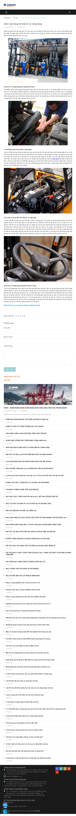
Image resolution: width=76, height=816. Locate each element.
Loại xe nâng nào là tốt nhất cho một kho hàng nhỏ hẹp (25, 695)
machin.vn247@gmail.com (14, 776)
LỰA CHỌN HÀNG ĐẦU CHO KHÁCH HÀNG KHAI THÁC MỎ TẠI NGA (28, 461)
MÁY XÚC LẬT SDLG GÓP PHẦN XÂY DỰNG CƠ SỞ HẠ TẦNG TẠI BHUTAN (30, 532)
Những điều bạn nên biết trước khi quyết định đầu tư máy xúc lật (28, 667)
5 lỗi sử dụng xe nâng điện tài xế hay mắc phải (22, 723)
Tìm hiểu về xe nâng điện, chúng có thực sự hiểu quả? (24, 737)
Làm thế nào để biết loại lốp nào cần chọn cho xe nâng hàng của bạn (29, 688)
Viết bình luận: (8, 346)
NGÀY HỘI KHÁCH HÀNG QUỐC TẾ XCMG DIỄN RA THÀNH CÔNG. (28, 447)
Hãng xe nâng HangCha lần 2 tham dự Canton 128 (23, 583)
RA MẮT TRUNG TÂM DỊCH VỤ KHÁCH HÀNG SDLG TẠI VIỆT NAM (28, 539)
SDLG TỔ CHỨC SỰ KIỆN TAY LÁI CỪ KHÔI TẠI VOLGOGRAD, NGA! (28, 503)
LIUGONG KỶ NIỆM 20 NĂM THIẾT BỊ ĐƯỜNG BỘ (22, 489)
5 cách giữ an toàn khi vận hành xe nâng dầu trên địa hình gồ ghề (28, 758)
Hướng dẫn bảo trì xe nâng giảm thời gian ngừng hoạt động (22, 305)
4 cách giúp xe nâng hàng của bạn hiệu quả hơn (22, 702)
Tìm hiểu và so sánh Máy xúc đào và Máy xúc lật (22, 646)
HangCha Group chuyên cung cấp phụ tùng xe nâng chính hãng (27, 625)
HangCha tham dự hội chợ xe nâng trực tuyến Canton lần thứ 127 (28, 604)
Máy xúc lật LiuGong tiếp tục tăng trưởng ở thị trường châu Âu (27, 653)
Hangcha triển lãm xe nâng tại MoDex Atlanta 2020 (23, 590)
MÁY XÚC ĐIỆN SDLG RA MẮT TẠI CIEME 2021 (21, 510)
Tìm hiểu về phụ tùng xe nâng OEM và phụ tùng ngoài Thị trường (28, 639)
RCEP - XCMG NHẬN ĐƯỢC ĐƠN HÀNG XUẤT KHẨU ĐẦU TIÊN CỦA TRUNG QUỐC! (35, 408)
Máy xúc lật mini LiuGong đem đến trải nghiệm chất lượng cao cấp (28, 632)
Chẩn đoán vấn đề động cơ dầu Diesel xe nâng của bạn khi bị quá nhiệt (30, 660)
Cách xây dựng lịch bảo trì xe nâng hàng (23, 24)
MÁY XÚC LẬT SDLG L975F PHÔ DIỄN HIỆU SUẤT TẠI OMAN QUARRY (29, 454)
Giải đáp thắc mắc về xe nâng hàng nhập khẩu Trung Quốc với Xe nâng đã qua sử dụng (35, 618)
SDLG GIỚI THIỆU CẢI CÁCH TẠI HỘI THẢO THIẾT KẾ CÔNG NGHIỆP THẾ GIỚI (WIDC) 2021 (36, 517)
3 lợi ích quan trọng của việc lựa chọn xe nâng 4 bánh (24, 730)
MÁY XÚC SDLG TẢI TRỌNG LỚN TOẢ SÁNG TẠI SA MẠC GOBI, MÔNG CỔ (30, 546)
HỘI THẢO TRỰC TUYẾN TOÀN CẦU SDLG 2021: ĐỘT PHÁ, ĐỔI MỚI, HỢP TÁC (32, 496)
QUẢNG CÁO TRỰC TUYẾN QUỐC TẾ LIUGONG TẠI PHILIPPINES (27, 482)
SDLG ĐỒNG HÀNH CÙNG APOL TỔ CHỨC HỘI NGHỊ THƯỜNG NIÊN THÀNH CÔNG (33, 524)
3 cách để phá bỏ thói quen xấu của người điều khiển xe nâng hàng (29, 674)
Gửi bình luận (9, 369)
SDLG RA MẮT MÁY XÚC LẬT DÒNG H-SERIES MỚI (23, 576)
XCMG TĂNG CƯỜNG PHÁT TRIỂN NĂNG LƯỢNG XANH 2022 (26, 440)
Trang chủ (7, 18)
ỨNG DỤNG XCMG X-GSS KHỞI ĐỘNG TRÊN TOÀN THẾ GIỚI (26, 433)
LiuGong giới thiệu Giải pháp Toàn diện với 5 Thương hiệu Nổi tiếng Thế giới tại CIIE (35, 475)
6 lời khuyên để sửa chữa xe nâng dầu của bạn (22, 681)
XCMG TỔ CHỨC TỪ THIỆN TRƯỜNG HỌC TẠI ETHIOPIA (25, 426)
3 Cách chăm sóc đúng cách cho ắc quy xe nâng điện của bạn (27, 744)
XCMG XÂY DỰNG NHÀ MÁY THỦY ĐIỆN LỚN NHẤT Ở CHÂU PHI (27, 419)
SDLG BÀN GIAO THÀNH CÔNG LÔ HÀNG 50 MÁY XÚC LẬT (25, 562)
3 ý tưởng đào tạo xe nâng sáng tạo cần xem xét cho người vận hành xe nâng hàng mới (36, 709)
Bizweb (38, 811)
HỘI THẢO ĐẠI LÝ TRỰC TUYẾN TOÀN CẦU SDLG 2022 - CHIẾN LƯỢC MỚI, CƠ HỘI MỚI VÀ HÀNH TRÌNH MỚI (38, 554)
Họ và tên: (7, 328)
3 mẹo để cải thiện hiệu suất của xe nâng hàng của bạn (24, 716)
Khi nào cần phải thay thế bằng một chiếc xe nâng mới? (25, 751)
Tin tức (15, 18)
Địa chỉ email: (8, 337)
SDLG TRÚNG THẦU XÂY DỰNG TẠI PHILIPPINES (22, 569)
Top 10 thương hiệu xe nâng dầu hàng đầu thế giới (23, 611)
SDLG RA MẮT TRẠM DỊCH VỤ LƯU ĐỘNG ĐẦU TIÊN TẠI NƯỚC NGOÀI (29, 468)
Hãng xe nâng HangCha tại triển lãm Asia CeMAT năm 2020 (26, 597)
